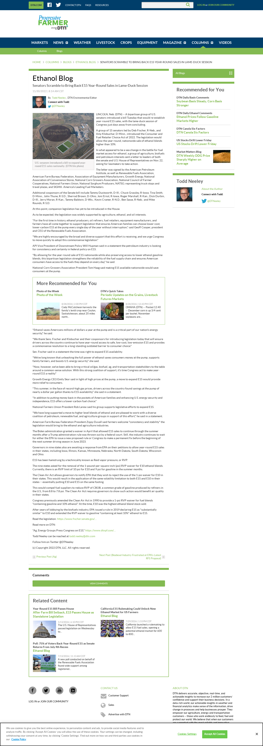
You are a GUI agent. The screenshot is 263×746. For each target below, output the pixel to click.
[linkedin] (73, 690)
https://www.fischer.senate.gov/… (77, 519)
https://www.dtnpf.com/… (100, 530)
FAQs (88, 5)
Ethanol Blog (86, 62)
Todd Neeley (59, 98)
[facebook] (32, 690)
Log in (201, 5)
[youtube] (59, 690)
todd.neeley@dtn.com (82, 536)
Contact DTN (73, 5)
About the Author (212, 189)
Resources (102, 5)
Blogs (67, 62)
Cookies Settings (187, 734)
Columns (42, 51)
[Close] (257, 734)
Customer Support (118, 695)
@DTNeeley (58, 106)
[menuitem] (40, 43)
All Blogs (180, 73)
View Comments (99, 584)
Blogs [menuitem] (60, 51)
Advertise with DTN (119, 714)
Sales (111, 705)
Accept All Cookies (214, 734)
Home (37, 62)
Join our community (221, 5)
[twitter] (46, 690)
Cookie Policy (18, 739)
